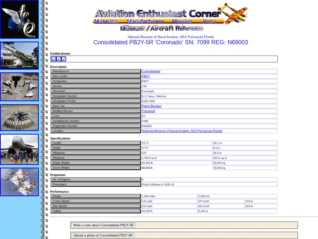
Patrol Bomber (151, 106)
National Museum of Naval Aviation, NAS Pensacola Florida (182, 131)
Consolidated (151, 71)
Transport (148, 111)
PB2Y (146, 76)
